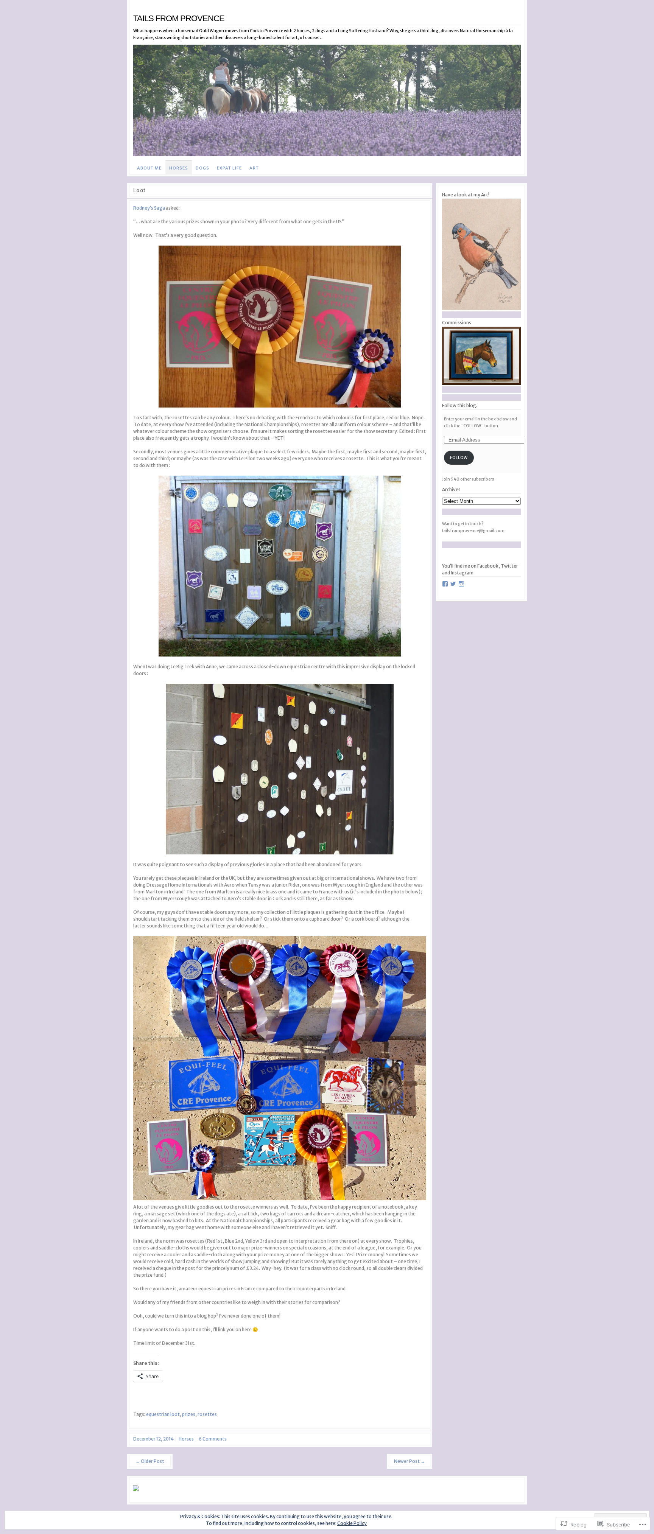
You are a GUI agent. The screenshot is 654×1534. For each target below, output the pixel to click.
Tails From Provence (178, 18)
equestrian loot (163, 1414)
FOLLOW (458, 457)
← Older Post (149, 1461)
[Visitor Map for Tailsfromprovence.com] (196, 1488)
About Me (149, 168)
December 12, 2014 (153, 1439)
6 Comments (213, 1439)
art (254, 168)
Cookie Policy (352, 1523)
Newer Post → (409, 1461)
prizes (188, 1414)
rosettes (207, 1414)
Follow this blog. (459, 405)
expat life (229, 168)
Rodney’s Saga (149, 208)
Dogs (202, 168)
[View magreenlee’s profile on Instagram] (461, 584)
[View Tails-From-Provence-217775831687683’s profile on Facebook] (445, 584)
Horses (178, 168)
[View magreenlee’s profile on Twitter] (453, 584)
